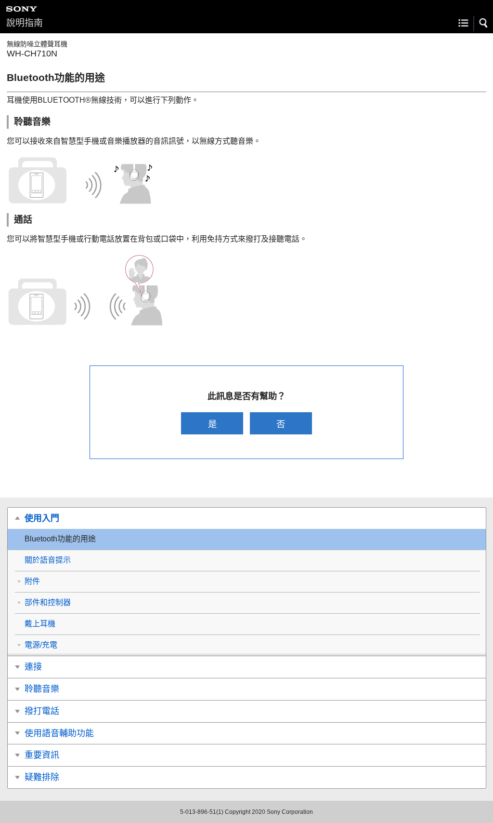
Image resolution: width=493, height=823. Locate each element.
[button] (484, 23)
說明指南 (24, 23)
